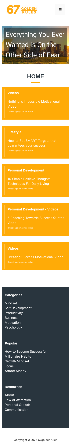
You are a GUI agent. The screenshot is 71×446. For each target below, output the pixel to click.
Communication (16, 410)
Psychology (13, 327)
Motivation (13, 323)
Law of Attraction (18, 400)
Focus (9, 366)
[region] (35, 45)
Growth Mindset (17, 361)
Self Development (18, 308)
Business (11, 318)
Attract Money (15, 371)
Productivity (14, 313)
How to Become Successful (25, 351)
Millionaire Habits (18, 356)
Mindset (11, 303)
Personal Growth (17, 405)
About (9, 395)
